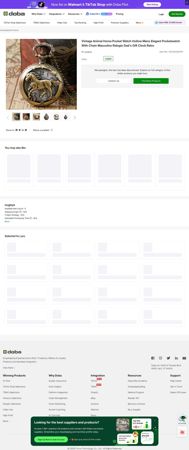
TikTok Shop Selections (15, 22)
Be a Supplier (134, 409)
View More (8, 367)
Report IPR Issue (178, 392)
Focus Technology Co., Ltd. (89, 448)
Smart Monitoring (57, 404)
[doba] (15, 13)
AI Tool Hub (54, 415)
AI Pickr (6, 381)
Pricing (119, 14)
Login (161, 14)
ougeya (88, 51)
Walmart (95, 409)
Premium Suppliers (120, 22)
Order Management (58, 398)
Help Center (176, 381)
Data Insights (55, 386)
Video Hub (62, 22)
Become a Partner (136, 404)
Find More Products (151, 81)
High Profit (98, 22)
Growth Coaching (57, 409)
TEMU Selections (41, 22)
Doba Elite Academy (137, 381)
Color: (84, 59)
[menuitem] (15, 22)
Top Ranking (80, 22)
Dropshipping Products (9, 30)
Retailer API (133, 398)
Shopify (94, 392)
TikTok (94, 381)
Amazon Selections (12, 398)
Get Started (177, 14)
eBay (93, 398)
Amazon (95, 404)
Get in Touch (176, 386)
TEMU (94, 386)
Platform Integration (58, 392)
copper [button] (108, 58)
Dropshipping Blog (136, 386)
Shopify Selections (12, 404)
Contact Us (113, 81)
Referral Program (136, 392)
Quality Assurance (57, 381)
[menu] (77, 22)
